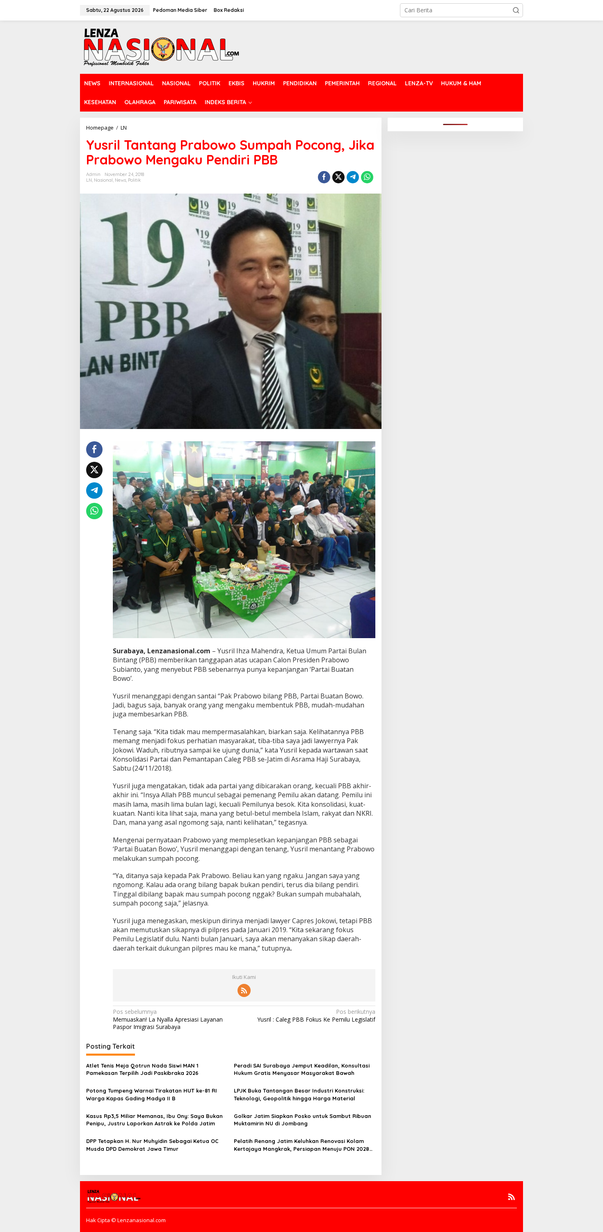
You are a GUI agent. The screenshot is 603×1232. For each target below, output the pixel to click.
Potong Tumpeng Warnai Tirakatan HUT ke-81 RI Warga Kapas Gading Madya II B (151, 1094)
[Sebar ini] (324, 177)
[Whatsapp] (367, 177)
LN (89, 180)
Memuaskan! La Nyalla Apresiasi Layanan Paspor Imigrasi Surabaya (168, 1019)
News (120, 180)
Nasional (103, 180)
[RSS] (244, 990)
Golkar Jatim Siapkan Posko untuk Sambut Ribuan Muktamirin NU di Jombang (302, 1120)
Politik (134, 180)
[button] (516, 10)
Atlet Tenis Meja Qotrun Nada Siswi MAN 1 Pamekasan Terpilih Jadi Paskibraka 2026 (142, 1069)
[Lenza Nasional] (160, 46)
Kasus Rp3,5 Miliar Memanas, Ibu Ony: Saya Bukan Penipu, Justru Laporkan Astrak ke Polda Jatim (154, 1120)
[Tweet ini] (338, 177)
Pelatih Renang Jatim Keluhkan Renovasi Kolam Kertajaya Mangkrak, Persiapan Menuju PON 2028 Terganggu (301, 1145)
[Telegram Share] (353, 177)
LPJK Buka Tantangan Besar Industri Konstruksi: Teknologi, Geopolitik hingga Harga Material (299, 1094)
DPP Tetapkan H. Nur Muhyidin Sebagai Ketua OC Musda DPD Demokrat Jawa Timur (152, 1145)
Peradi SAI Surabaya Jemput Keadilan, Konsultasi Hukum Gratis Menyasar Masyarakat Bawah (302, 1069)
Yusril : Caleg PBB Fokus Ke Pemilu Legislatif (316, 1015)
